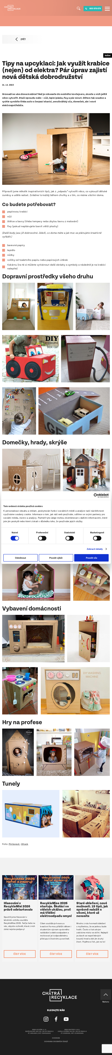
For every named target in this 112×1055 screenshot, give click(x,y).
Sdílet (108, 55)
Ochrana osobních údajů (56, 1041)
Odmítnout (20, 557)
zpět (23, 39)
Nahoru (105, 1002)
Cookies (56, 1038)
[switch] (42, 538)
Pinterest (14, 844)
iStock (24, 844)
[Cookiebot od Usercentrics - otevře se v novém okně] (96, 495)
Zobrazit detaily (95, 549)
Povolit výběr (56, 557)
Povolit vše (91, 557)
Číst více (19, 954)
